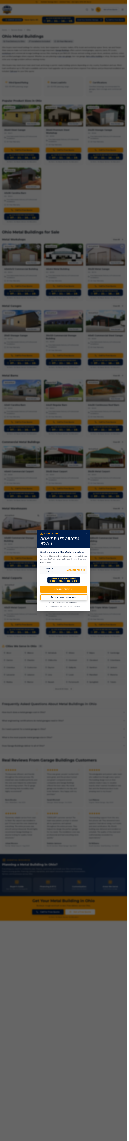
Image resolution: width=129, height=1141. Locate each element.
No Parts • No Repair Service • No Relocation (63, 603)
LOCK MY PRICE (63, 589)
